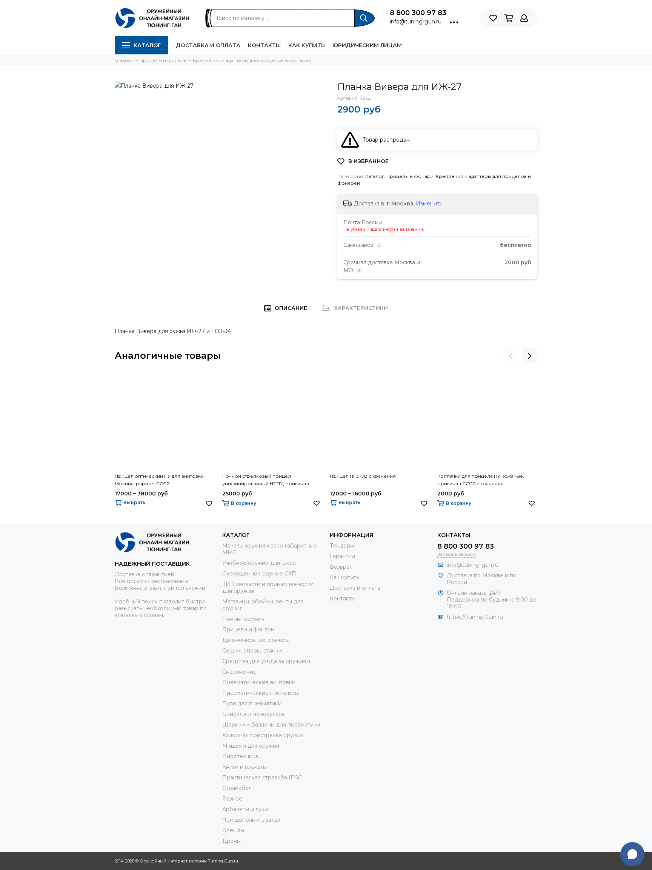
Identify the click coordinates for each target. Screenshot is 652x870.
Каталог (147, 45)
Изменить (429, 203)
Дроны (231, 841)
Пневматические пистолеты (260, 693)
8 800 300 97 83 (418, 13)
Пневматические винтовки (258, 682)
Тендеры (342, 545)
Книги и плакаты (244, 767)
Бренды (233, 830)
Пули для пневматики (251, 703)
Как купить (306, 45)
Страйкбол (237, 788)
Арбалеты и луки (245, 809)
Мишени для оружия (250, 745)
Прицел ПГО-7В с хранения (363, 476)
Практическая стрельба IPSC (262, 777)
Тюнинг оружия (243, 618)
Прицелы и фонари (410, 176)
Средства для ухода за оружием (266, 661)
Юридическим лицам (367, 45)
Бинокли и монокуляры (254, 714)
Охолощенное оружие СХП (259, 573)
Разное (232, 798)
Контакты (264, 45)
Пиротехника (240, 756)
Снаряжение (239, 671)
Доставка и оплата (208, 45)
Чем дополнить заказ (251, 819)
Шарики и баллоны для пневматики (271, 724)
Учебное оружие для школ (259, 563)
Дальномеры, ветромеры (255, 640)
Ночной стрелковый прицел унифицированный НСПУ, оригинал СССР (265, 480)
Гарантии (342, 556)
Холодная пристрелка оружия (263, 735)
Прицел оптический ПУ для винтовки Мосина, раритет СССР (159, 479)
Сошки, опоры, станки (252, 650)
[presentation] (510, 355)
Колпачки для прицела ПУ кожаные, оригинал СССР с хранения (480, 479)
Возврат (341, 566)
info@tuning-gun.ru (415, 21)
